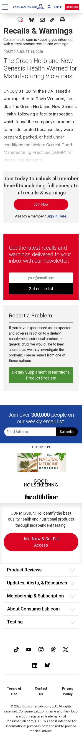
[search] (49, 6)
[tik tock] (16, 649)
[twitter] (65, 649)
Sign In (58, 6)
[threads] (53, 649)
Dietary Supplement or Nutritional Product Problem (41, 375)
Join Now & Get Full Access (41, 541)
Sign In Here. (57, 216)
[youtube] (28, 649)
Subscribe (67, 432)
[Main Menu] (5, 6)
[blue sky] (47, 665)
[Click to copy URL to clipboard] (52, 19)
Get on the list (41, 288)
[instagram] (41, 649)
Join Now (72, 6)
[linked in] (34, 665)
